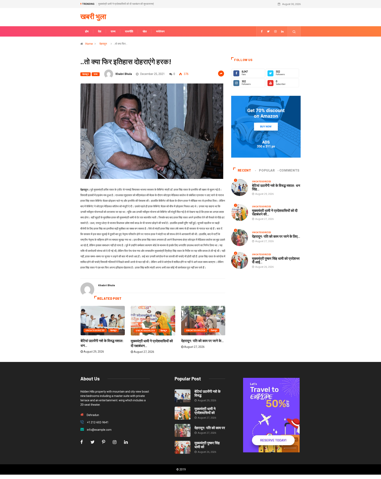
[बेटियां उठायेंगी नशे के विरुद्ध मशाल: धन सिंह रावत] (182, 395)
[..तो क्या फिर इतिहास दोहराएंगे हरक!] (262, 31)
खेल (145, 31)
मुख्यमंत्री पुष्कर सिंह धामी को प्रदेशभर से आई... (276, 260)
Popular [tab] (267, 170)
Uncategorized (95, 330)
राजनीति (129, 31)
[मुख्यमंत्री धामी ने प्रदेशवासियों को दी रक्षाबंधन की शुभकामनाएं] (182, 413)
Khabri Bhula (123, 74)
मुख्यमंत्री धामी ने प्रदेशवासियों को (205, 410)
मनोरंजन (160, 31)
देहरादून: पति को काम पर (209, 428)
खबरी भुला (93, 16)
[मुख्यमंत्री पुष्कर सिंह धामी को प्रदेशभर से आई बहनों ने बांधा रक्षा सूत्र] (182, 447)
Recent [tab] (244, 170)
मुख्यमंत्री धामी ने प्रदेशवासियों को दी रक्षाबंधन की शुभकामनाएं (126, 3)
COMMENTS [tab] (289, 170)
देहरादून (103, 43)
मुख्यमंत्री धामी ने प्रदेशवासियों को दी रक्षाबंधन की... (274, 212)
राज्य (113, 31)
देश (99, 31)
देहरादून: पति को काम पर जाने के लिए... (276, 236)
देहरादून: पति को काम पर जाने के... (202, 340)
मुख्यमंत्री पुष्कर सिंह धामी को (207, 445)
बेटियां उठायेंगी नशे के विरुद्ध (207, 393)
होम (87, 31)
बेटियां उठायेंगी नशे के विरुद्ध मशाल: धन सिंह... (276, 187)
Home (89, 43)
